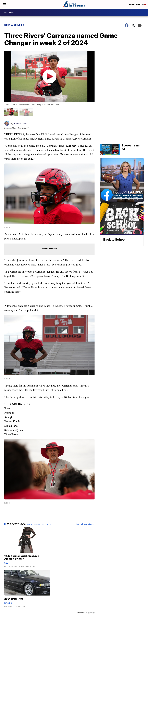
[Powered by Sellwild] (90, 613)
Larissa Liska (20, 123)
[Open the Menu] (4, 4)
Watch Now (136, 4)
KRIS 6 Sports (14, 25)
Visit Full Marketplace (85, 524)
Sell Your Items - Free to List (39, 525)
